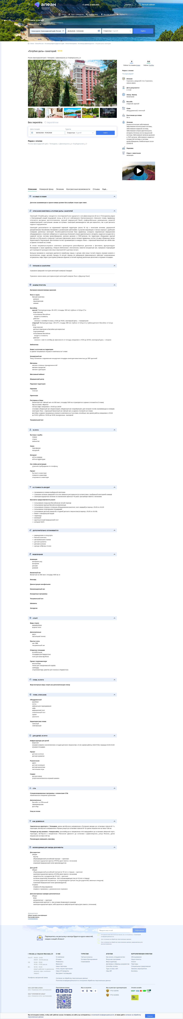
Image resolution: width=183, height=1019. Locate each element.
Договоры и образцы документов (117, 964)
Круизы (122, 14)
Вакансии (59, 964)
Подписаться (139, 930)
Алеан (138, 65)
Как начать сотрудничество (115, 957)
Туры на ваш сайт (112, 969)
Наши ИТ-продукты (62, 971)
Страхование (85, 962)
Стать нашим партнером (64, 969)
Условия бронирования (89, 959)
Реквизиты (59, 962)
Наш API (109, 971)
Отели (32, 43)
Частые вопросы (86, 957)
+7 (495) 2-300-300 (90, 5)
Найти (143, 31)
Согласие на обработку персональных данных (72, 978)
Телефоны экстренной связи (38, 977)
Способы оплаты (112, 966)
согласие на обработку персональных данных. (117, 939)
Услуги (133, 962)
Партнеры (134, 964)
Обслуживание (136, 957)
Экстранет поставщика (63, 973)
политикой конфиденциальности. (103, 1015)
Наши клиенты (136, 959)
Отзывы (58, 959)
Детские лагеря (109, 14)
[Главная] (28, 43)
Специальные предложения (141, 966)
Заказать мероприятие (139, 969)
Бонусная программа (113, 959)
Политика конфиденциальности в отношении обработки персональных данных (83, 980)
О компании (60, 957)
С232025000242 (33, 919)
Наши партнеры (61, 966)
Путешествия (93, 14)
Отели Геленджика (71, 43)
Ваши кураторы (111, 962)
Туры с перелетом (77, 14)
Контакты (134, 971)
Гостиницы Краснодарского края (54, 43)
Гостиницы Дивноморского (86, 43)
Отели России (39, 43)
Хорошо (150, 1016)
